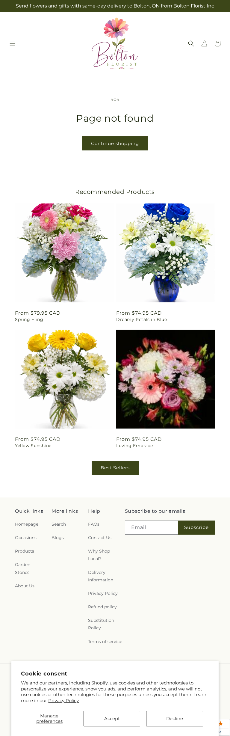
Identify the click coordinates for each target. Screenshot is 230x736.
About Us (24, 586)
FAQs (93, 524)
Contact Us (99, 537)
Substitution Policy (101, 624)
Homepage (26, 524)
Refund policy (102, 607)
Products (24, 551)
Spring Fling (29, 319)
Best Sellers (115, 467)
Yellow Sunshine (33, 445)
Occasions (26, 537)
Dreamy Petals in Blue (141, 319)
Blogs (58, 537)
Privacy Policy (63, 700)
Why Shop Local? (99, 554)
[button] (12, 43)
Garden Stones (22, 568)
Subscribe (196, 527)
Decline (174, 718)
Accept (112, 718)
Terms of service (105, 641)
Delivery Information (100, 576)
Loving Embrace (134, 445)
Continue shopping (115, 143)
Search (59, 524)
